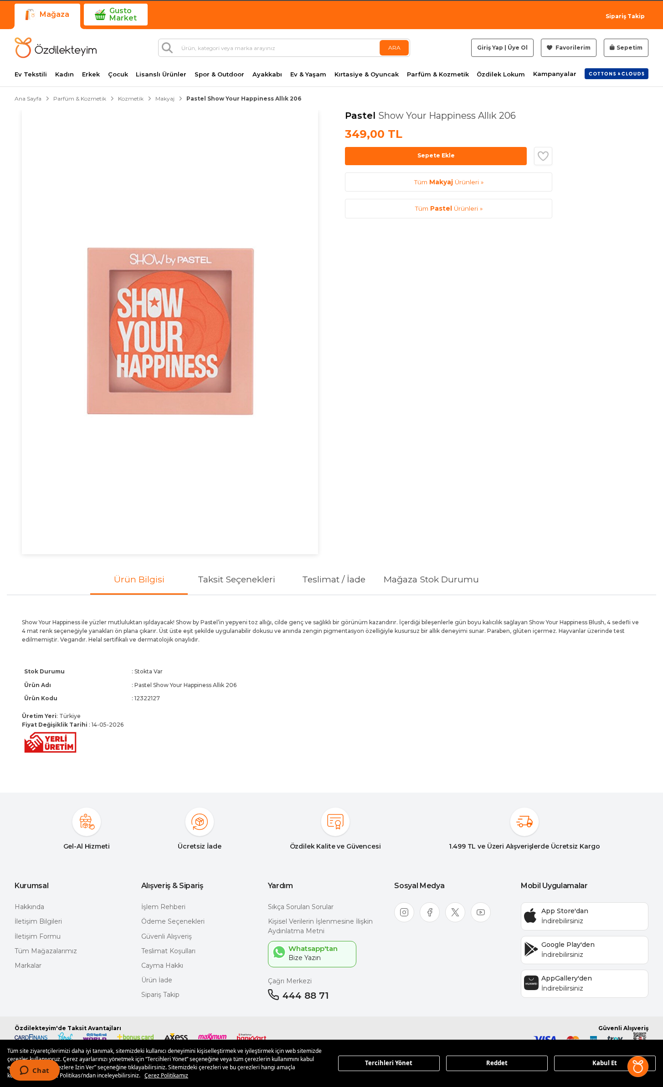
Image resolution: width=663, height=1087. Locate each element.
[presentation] (331, 687)
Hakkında (29, 907)
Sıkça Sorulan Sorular (301, 907)
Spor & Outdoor (219, 74)
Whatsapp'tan (313, 948)
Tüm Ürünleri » (448, 182)
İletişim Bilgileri (38, 921)
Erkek (91, 74)
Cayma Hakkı (162, 965)
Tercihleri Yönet (388, 1063)
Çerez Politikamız (166, 1075)
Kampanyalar (554, 74)
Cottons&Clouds (616, 72)
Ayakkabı (267, 74)
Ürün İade (156, 980)
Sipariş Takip (625, 16)
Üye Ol (518, 47)
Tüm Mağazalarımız (46, 951)
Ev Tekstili (31, 74)
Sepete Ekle (436, 155)
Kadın (64, 74)
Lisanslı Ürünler (161, 74)
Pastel (361, 115)
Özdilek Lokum (501, 74)
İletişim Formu (38, 936)
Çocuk (118, 74)
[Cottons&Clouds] (616, 73)
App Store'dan (564, 911)
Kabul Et (604, 1063)
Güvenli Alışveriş (166, 936)
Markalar (28, 965)
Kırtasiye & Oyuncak (366, 74)
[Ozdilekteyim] (56, 47)
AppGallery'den (566, 978)
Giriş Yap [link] (490, 47)
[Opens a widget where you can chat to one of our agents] (34, 1071)
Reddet (497, 1063)
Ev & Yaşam (308, 74)
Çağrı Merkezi (290, 981)
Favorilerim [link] (572, 47)
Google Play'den (568, 944)
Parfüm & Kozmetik (438, 74)
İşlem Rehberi (163, 907)
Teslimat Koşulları (168, 951)
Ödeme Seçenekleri (173, 921)
